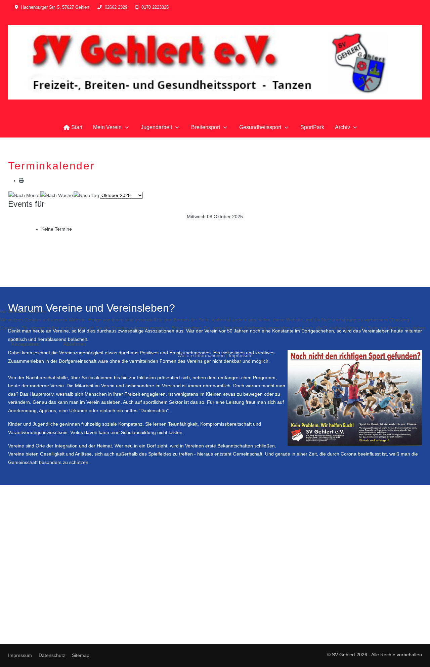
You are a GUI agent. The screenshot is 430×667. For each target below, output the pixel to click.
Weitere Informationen (201, 355)
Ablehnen (74, 344)
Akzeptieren (25, 344)
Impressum (241, 355)
